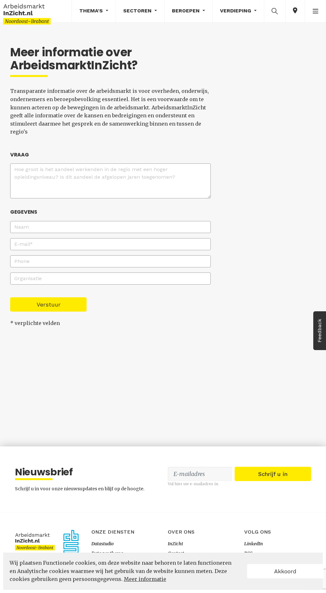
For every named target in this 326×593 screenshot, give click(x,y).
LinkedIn (253, 544)
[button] (274, 11)
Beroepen (186, 11)
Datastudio (102, 544)
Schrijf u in (272, 474)
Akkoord (285, 571)
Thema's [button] (91, 11)
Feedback (319, 330)
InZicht (175, 544)
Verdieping (236, 11)
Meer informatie (145, 579)
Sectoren (138, 11)
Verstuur (48, 304)
